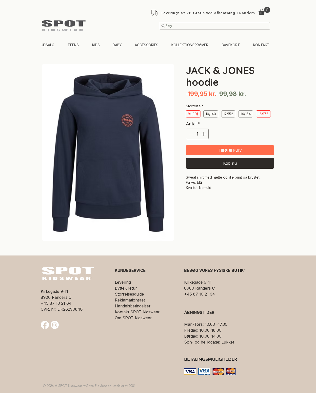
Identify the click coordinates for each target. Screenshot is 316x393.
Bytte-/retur (126, 288)
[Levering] (154, 12)
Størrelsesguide (129, 294)
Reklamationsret (130, 300)
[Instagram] (55, 325)
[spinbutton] (197, 134)
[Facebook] (45, 325)
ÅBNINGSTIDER (199, 312)
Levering (123, 282)
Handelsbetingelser (133, 305)
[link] (264, 11)
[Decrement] (190, 134)
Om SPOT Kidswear (133, 317)
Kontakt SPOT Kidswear (137, 311)
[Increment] (204, 134)
